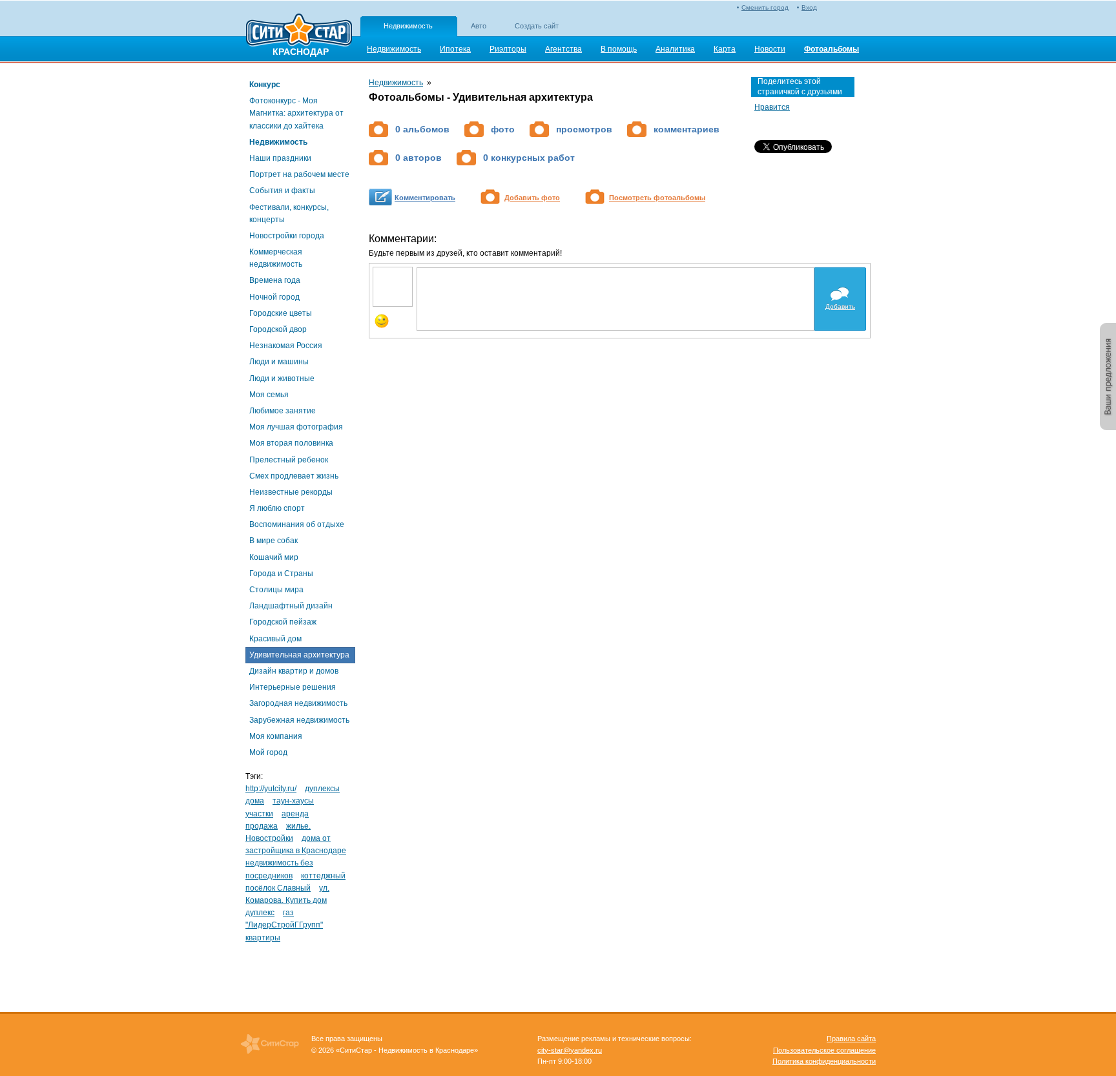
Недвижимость (408, 26)
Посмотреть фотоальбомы (657, 198)
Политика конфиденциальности (824, 1061)
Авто (478, 26)
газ (288, 912)
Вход (809, 7)
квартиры (262, 937)
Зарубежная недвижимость (299, 720)
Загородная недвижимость (298, 703)
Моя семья (269, 394)
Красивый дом (275, 638)
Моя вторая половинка (291, 443)
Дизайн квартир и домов (293, 671)
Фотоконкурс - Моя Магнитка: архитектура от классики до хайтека (296, 113)
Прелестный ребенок (288, 459)
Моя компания (275, 736)
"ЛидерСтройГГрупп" (284, 924)
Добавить (840, 306)
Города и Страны (281, 573)
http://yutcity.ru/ (270, 788)
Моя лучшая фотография (296, 426)
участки (259, 813)
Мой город (268, 752)
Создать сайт (537, 26)
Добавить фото (532, 198)
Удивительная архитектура (299, 654)
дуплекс (259, 912)
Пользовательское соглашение (824, 1050)
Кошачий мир (273, 557)
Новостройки (269, 838)
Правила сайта (851, 1038)
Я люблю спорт (277, 508)
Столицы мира (276, 589)
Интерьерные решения (292, 687)
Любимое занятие (282, 410)
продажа (261, 826)
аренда (295, 813)
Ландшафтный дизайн (291, 605)
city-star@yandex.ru (569, 1050)
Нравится (772, 107)
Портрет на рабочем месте (299, 174)
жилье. (298, 826)
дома (254, 800)
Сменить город (765, 7)
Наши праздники (280, 158)
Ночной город (274, 297)
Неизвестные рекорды (291, 492)
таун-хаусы (293, 800)
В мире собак (273, 540)
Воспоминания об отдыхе (296, 524)
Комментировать (425, 198)
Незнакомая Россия (285, 345)
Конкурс (264, 84)
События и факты (282, 190)
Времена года (274, 280)
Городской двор (278, 329)
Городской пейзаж (282, 621)
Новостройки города (286, 235)
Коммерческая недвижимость (275, 258)
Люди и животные (282, 378)
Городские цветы (280, 313)
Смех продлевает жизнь (293, 476)
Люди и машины (279, 361)
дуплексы (322, 788)
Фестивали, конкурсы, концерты (289, 213)
